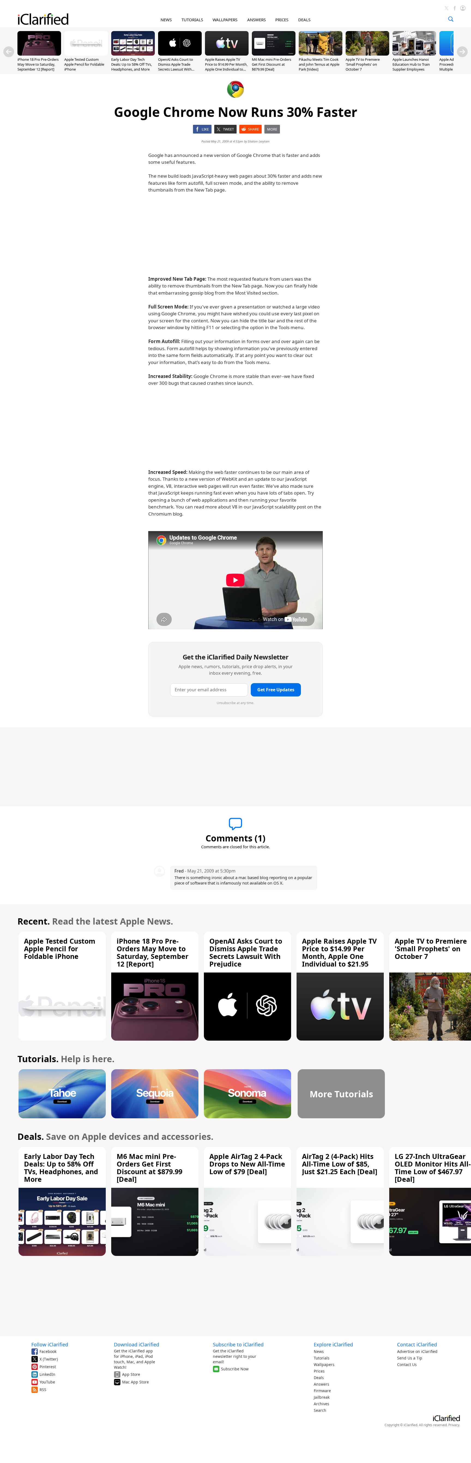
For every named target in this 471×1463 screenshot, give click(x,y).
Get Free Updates (275, 690)
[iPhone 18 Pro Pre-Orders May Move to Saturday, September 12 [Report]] (39, 54)
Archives (321, 1403)
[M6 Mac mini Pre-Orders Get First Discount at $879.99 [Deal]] (273, 54)
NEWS (166, 19)
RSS (43, 1389)
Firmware (322, 1390)
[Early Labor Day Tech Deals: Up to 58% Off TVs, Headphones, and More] (133, 54)
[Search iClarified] (451, 19)
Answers (321, 1384)
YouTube (47, 1382)
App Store (131, 1374)
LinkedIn (47, 1374)
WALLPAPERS (225, 19)
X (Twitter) (49, 1359)
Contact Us (407, 1364)
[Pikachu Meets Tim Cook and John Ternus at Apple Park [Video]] (320, 54)
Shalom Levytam (259, 141)
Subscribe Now (235, 1368)
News (319, 1351)
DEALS (304, 19)
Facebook (48, 1351)
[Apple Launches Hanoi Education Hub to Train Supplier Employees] (414, 54)
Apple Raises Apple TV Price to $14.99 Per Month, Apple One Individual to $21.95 (226, 67)
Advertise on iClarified (417, 1351)
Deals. (30, 1136)
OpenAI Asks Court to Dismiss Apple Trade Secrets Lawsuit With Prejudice (175, 67)
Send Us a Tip (409, 1358)
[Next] (462, 51)
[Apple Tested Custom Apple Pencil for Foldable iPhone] (86, 54)
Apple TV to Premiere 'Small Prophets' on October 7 (363, 64)
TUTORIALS (192, 19)
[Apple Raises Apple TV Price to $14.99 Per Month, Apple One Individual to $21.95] (227, 54)
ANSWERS (256, 19)
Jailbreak (322, 1397)
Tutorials (322, 1358)
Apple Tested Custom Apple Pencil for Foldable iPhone (84, 64)
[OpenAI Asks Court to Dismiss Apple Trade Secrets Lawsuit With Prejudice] (180, 54)
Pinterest (48, 1366)
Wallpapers (324, 1364)
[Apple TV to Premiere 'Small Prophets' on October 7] (367, 54)
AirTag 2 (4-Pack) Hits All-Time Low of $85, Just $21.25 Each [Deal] (339, 1164)
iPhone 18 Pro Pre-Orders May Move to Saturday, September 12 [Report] (38, 64)
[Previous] (8, 51)
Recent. (33, 921)
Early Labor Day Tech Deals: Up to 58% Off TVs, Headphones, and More (131, 64)
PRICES (281, 19)
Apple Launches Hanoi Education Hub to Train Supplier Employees (411, 64)
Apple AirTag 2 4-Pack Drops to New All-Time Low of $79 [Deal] (247, 1164)
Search (320, 1410)
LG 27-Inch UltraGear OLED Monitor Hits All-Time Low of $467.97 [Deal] (433, 1168)
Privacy (453, 1425)
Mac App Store (135, 1382)
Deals (319, 1377)
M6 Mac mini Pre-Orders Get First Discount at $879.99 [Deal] (271, 64)
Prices (319, 1371)
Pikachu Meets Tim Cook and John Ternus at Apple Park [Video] (319, 64)
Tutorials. (38, 1059)
